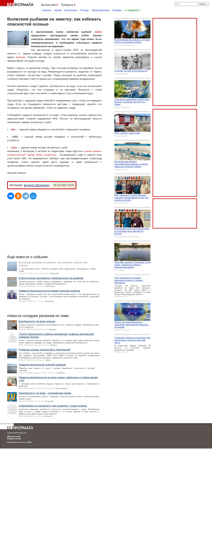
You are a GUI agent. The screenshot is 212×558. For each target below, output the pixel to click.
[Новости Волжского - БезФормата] (17, 3)
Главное (46, 10)
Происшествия (100, 10)
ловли (98, 32)
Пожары (117, 10)
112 (14, 147)
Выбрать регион (14, 439)
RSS (29, 442)
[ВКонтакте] (10, 196)
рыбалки (20, 57)
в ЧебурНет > (133, 10)
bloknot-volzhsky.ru (19, 47)
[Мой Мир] (33, 196)
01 (13, 129)
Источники (70, 10)
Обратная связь (14, 436)
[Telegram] (25, 196)
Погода (84, 10)
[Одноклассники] (18, 196)
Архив (58, 10)
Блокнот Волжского (37, 185)
